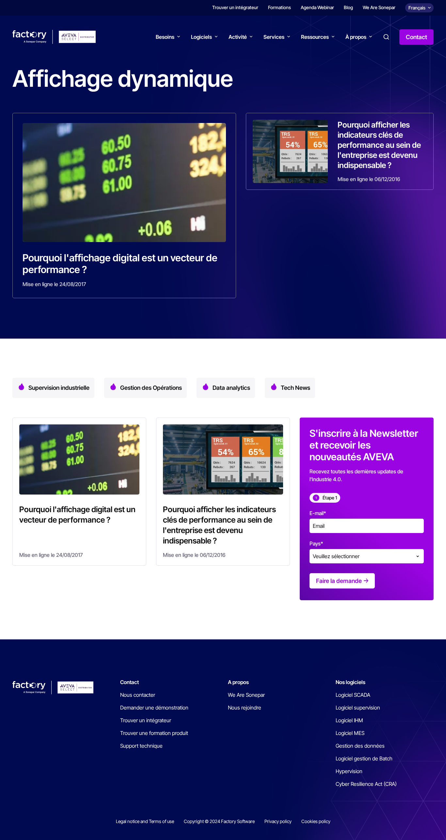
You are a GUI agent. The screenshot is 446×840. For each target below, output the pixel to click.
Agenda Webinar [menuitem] (317, 7)
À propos (355, 37)
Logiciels (201, 37)
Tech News (295, 387)
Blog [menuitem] (348, 7)
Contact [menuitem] (129, 682)
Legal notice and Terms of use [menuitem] (145, 821)
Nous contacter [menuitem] (137, 695)
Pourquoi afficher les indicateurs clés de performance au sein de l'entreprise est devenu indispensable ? (379, 145)
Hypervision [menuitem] (349, 771)
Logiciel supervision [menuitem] (358, 707)
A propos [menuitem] (238, 682)
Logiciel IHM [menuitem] (349, 720)
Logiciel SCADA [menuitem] (353, 695)
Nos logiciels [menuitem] (350, 682)
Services (273, 37)
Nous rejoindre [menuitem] (244, 707)
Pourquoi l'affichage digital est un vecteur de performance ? (120, 263)
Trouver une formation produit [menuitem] (154, 733)
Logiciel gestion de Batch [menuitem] (364, 758)
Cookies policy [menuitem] (315, 821)
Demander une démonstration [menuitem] (154, 707)
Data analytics (231, 387)
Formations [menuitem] (279, 7)
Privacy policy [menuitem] (278, 821)
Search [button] (386, 37)
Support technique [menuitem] (141, 745)
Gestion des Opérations (151, 387)
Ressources (315, 37)
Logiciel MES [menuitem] (350, 733)
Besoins (165, 37)
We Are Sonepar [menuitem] (379, 7)
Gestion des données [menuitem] (360, 745)
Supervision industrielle (58, 387)
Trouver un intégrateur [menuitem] (235, 7)
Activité (238, 37)
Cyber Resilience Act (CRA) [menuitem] (366, 784)
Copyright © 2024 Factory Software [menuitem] (219, 821)
